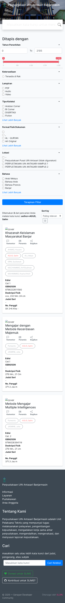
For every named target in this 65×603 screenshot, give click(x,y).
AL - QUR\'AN (11, 138)
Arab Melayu (11, 178)
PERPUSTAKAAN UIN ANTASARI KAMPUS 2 (26, 166)
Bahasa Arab (11, 181)
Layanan (7, 495)
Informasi (7, 491)
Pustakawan (9, 499)
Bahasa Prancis (12, 185)
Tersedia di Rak (13, 76)
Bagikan (33, 243)
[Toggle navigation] (6, 12)
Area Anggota (10, 502)
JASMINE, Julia (14, 352)
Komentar (10, 243)
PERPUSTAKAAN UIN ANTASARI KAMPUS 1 (26, 163)
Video (8, 94)
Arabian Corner (12, 106)
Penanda (22, 243)
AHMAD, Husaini (15, 249)
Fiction (8, 115)
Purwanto (12, 346)
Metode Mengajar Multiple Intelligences (20, 405)
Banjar (8, 188)
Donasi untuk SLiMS (19, 573)
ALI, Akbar (29, 255)
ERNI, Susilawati (14, 262)
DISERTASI (10, 112)
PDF (7, 88)
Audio (8, 91)
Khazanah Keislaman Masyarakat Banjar (20, 234)
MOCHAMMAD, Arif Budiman (20, 268)
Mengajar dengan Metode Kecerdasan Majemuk (19, 329)
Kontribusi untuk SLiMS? (21, 580)
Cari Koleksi (54, 562)
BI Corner (10, 109)
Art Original (10, 141)
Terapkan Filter (32, 202)
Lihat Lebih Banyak (11, 120)
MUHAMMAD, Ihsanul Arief (19, 274)
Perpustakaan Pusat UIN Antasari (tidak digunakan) (30, 160)
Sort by (45, 211)
